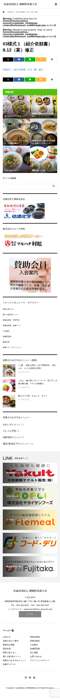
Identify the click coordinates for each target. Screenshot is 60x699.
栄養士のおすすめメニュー (14, 660)
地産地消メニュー (12, 437)
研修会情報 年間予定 (11, 320)
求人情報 (34, 652)
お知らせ (7, 637)
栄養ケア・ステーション (12, 347)
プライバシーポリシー (40, 660)
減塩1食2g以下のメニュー (16, 443)
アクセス (30, 614)
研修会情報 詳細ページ (12, 325)
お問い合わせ (36, 656)
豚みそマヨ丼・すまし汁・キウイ (32, 396)
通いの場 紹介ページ (10, 315)
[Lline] (30, 59)
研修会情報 (35, 637)
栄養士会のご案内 (10, 641)
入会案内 (6, 331)
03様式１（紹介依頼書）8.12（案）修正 (23, 69)
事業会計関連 (9, 645)
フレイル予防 (9, 431)
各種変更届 (7, 336)
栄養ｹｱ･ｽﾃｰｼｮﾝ (9, 664)
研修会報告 (35, 641)
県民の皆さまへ (9, 309)
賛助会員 (6, 342)
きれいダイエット (12, 424)
